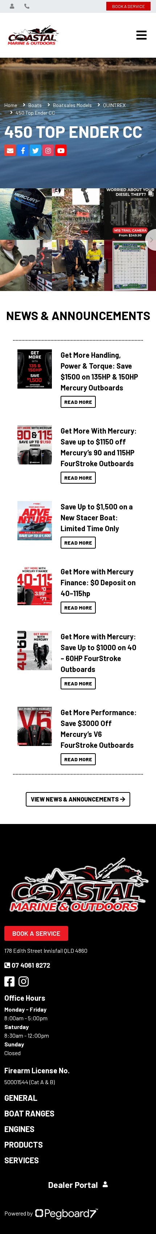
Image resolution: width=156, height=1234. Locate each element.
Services (21, 1160)
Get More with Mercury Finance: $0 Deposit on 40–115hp (98, 582)
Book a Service (36, 933)
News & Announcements (78, 315)
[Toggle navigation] (141, 35)
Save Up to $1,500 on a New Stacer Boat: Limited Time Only (97, 517)
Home (10, 105)
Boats (35, 105)
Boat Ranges (29, 1113)
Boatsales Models (72, 105)
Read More (78, 402)
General (20, 1097)
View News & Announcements (75, 799)
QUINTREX (114, 105)
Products (23, 1144)
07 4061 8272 (31, 965)
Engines (19, 1128)
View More (33, 369)
